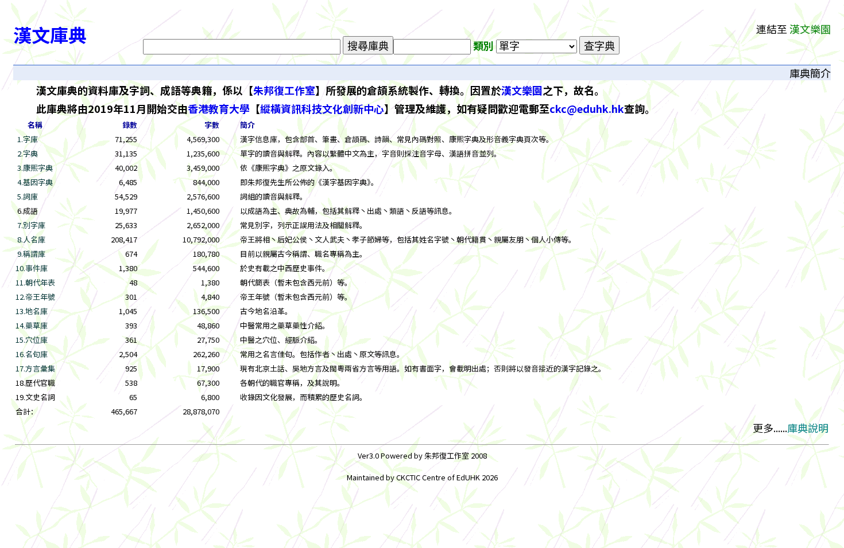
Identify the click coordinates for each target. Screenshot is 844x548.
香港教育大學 (219, 108)
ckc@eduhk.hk (586, 108)
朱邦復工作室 (284, 90)
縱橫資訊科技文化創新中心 (322, 108)
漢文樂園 (522, 90)
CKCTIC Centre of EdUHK (439, 477)
